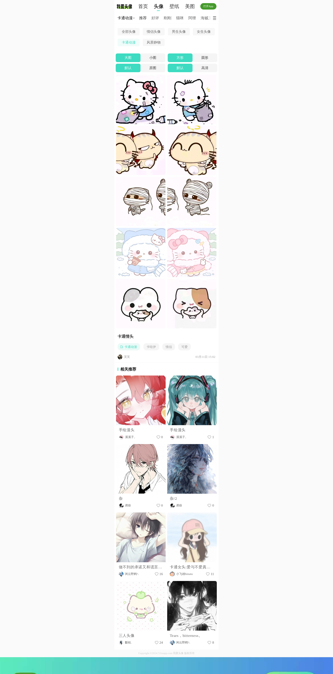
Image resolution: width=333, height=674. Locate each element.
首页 (143, 6)
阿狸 (192, 18)
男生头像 (179, 31)
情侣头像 (154, 31)
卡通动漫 (129, 42)
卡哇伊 (151, 347)
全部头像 (129, 31)
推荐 (143, 18)
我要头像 (125, 6)
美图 (190, 6)
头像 (159, 6)
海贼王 (206, 18)
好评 (155, 18)
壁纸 (174, 6)
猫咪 (180, 18)
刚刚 (167, 18)
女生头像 (204, 31)
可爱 (184, 347)
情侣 (169, 347)
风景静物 (154, 42)
